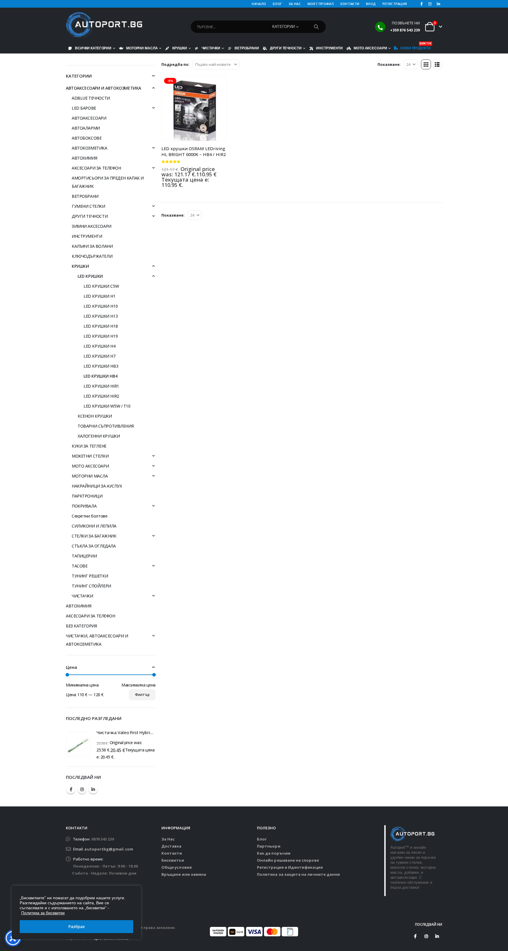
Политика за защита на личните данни (298, 874)
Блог (262, 839)
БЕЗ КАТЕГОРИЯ (81, 626)
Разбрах (76, 926)
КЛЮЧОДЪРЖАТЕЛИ (92, 256)
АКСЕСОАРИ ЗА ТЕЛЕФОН (96, 168)
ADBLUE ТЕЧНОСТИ (91, 98)
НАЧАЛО (259, 3)
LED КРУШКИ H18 (100, 326)
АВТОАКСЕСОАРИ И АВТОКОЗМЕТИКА (103, 88)
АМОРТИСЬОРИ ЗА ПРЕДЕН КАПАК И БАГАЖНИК (108, 182)
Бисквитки (172, 860)
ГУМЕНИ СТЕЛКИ (88, 206)
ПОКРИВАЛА (84, 506)
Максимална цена (138, 685)
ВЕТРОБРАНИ (247, 48)
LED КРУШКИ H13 (100, 316)
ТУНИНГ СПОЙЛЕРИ (91, 586)
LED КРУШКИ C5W (101, 286)
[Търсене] (316, 27)
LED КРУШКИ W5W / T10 (107, 406)
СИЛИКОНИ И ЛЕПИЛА (94, 526)
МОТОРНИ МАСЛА (142, 48)
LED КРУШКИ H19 (100, 336)
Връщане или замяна (183, 874)
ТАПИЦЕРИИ (84, 556)
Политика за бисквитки (43, 912)
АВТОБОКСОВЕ (86, 138)
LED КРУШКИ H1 (99, 296)
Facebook (70, 789)
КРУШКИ (179, 48)
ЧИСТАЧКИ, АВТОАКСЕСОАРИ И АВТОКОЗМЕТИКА (97, 640)
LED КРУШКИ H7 (99, 356)
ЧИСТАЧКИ (211, 48)
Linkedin (93, 789)
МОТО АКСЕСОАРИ (370, 48)
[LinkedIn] (438, 4)
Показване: (389, 64)
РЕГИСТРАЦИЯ (394, 3)
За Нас (168, 839)
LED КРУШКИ (90, 276)
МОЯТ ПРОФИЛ (321, 3)
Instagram (82, 789)
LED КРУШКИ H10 (100, 306)
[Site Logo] (104, 25)
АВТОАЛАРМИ (86, 128)
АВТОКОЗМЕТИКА (89, 148)
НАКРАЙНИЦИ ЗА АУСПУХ (97, 486)
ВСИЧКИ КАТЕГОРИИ (93, 48)
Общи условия (176, 867)
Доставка (171, 846)
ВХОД (371, 3)
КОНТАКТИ (349, 3)
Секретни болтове (89, 516)
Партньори (268, 846)
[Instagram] (430, 4)
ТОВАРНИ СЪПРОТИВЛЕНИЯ (105, 426)
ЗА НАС (295, 3)
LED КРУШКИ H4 (99, 346)
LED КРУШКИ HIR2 (101, 396)
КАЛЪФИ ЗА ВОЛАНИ (92, 246)
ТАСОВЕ (79, 566)
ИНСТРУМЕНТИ (329, 48)
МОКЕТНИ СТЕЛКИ (90, 456)
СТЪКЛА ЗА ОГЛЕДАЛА (94, 546)
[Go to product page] (78, 744)
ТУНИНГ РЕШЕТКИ (90, 576)
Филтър (142, 694)
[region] (76, 912)
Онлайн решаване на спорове (288, 860)
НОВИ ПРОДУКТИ (415, 47)
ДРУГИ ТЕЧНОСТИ (285, 48)
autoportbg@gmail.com (108, 849)
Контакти (171, 853)
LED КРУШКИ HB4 (100, 376)
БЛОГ (277, 3)
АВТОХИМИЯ (84, 158)
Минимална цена (82, 685)
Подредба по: (175, 64)
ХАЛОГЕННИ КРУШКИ (99, 436)
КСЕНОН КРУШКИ (95, 416)
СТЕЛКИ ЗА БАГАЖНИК (94, 536)
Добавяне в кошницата (217, 85)
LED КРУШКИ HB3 (100, 366)
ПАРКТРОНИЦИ (87, 496)
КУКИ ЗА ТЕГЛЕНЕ (89, 446)
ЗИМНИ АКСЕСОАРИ (91, 226)
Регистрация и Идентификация (290, 867)
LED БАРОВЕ (84, 108)
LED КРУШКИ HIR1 (101, 386)
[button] (426, 64)
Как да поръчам (273, 853)
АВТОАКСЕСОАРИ (89, 118)
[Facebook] (421, 4)
